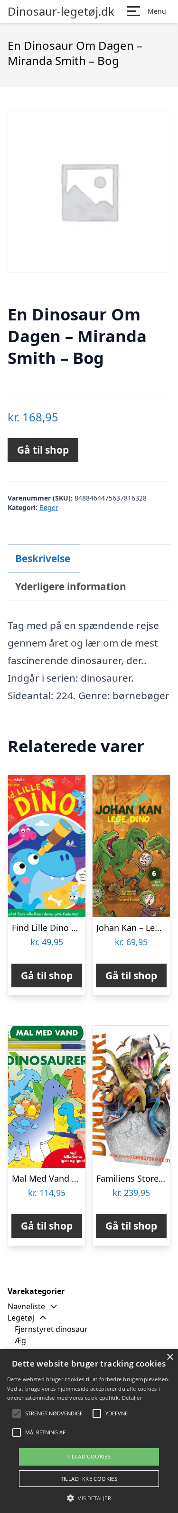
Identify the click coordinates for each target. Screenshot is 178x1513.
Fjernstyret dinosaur (51, 1329)
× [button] (169, 1357)
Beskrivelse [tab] (42, 558)
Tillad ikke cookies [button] (89, 1478)
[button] (89, 1498)
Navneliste (26, 1306)
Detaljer (132, 1397)
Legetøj (21, 1317)
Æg (20, 1340)
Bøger (48, 507)
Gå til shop (43, 449)
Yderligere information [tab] (70, 586)
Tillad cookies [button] (89, 1456)
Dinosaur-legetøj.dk (61, 11)
